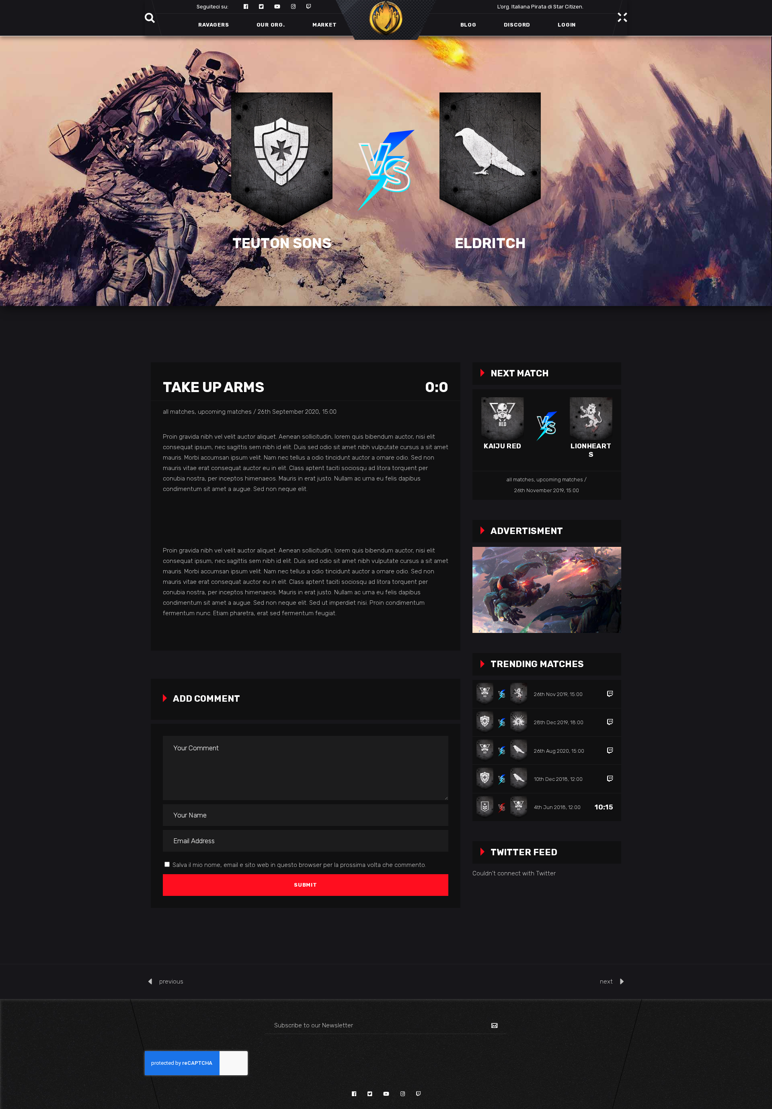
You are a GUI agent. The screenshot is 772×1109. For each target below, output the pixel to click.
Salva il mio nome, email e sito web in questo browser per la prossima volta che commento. (299, 865)
